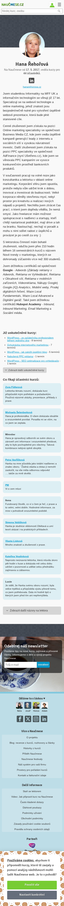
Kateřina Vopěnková (17, 556)
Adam (44, 711)
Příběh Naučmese (32, 753)
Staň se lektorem (32, 791)
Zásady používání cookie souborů (32, 823)
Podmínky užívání (32, 813)
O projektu (32, 737)
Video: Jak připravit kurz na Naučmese (32, 796)
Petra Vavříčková (15, 459)
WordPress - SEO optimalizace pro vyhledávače (33, 360)
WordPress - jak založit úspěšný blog (27, 352)
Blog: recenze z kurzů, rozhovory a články (32, 742)
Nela (19, 711)
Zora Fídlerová (13, 387)
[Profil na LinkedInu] (31, 80)
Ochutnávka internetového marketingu (27, 345)
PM (7, 485)
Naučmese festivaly (32, 759)
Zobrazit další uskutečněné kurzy (26, 370)
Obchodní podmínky (32, 818)
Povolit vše (32, 885)
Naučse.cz (12, 4)
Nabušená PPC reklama (20, 356)
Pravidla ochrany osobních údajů (32, 829)
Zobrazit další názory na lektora (29, 610)
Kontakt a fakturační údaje (32, 775)
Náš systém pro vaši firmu (32, 764)
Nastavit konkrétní (32, 895)
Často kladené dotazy (32, 802)
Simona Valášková (15, 522)
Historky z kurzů (32, 748)
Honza (36, 711)
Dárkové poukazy (32, 807)
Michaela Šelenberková (18, 412)
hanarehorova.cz (32, 86)
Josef (27, 711)
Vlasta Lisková (13, 541)
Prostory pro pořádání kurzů (32, 770)
